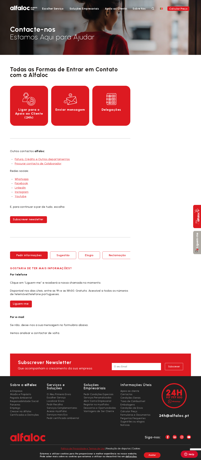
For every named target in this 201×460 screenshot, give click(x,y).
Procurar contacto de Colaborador (38, 163)
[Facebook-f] (168, 437)
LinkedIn (20, 187)
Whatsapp (22, 179)
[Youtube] (189, 437)
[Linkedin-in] (175, 437)
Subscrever (174, 366)
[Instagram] (182, 437)
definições (131, 456)
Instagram (21, 192)
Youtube (20, 196)
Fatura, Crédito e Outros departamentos (42, 159)
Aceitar (152, 455)
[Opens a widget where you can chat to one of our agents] (189, 454)
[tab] (29, 255)
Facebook (21, 183)
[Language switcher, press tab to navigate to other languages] (161, 8)
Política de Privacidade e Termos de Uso (82, 448)
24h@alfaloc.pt (174, 415)
